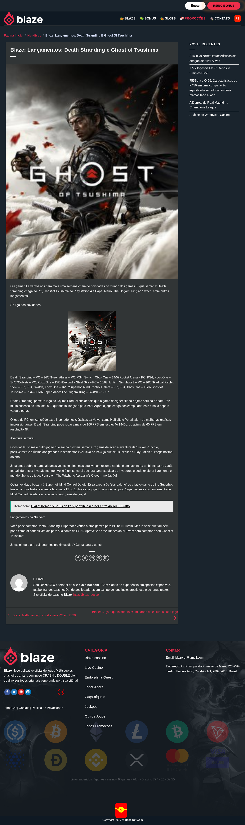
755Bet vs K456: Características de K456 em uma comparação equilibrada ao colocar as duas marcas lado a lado (213, 88)
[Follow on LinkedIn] (28, 692)
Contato (24, 707)
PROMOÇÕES (195, 18)
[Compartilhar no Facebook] (78, 558)
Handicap (34, 35)
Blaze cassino (95, 658)
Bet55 (171, 779)
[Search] (237, 18)
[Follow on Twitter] (14, 692)
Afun (136, 779)
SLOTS (170, 18)
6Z (162, 779)
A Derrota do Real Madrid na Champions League (208, 105)
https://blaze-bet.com (87, 594)
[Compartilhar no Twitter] (85, 558)
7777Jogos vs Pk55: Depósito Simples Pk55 (209, 71)
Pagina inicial (13, 35)
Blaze (130, 18)
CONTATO (222, 18)
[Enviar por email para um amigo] (92, 558)
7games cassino (104, 779)
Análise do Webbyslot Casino (209, 114)
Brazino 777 (150, 779)
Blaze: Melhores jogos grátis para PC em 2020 (44, 615)
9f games (124, 779)
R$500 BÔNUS (223, 5)
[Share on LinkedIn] (106, 558)
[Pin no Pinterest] (99, 558)
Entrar (195, 5)
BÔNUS (150, 18)
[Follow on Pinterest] (21, 692)
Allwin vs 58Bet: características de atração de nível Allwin (212, 58)
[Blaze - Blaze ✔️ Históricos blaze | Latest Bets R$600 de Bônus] (27, 18)
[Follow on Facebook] (7, 692)
